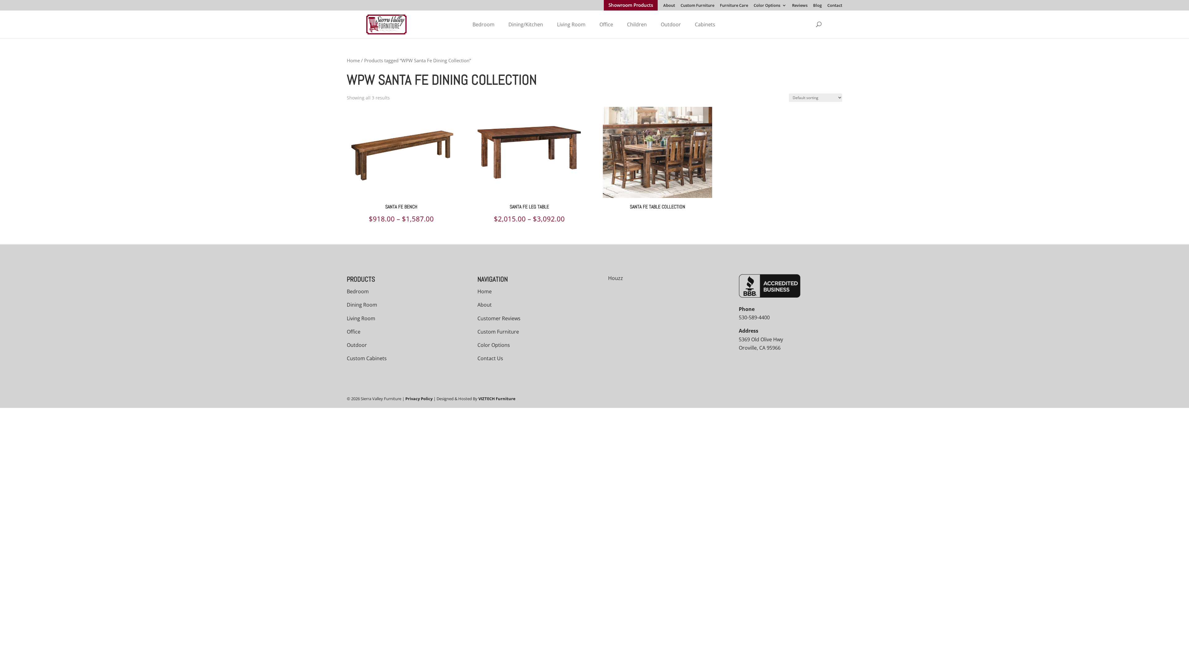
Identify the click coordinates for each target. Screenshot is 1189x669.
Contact (834, 5)
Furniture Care (734, 5)
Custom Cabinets (367, 358)
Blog (817, 5)
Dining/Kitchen (525, 24)
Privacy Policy (419, 398)
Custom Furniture (697, 5)
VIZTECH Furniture (497, 398)
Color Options (767, 5)
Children (637, 24)
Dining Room (362, 304)
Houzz (615, 278)
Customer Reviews (498, 318)
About (669, 5)
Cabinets (705, 24)
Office (606, 24)
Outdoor (671, 24)
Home (353, 60)
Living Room (571, 24)
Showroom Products (630, 5)
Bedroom (483, 24)
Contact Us (490, 358)
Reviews (800, 5)
